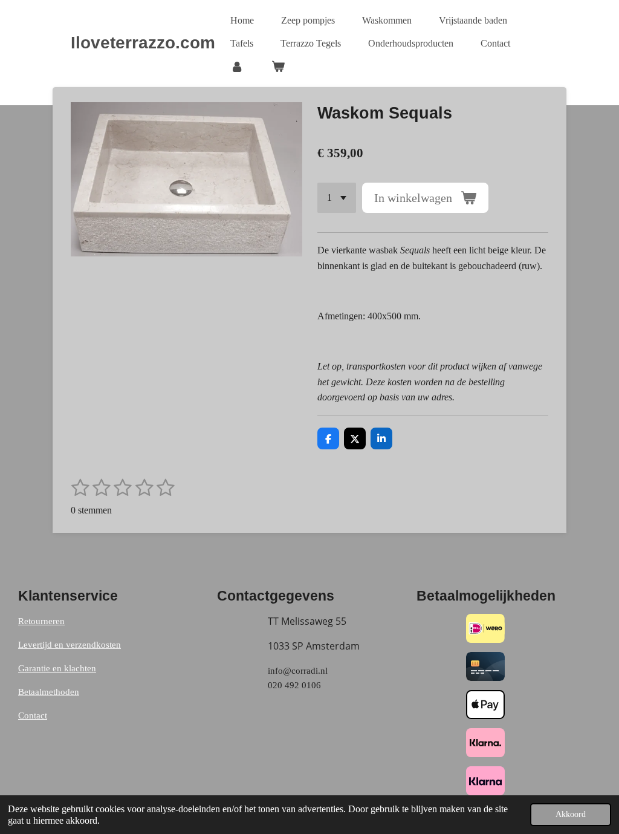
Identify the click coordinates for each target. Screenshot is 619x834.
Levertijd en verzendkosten (69, 645)
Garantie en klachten (57, 668)
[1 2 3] (336, 198)
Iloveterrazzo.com (143, 42)
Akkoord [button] (571, 814)
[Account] (237, 66)
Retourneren (41, 621)
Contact (32, 715)
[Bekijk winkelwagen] (277, 66)
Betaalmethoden (48, 692)
